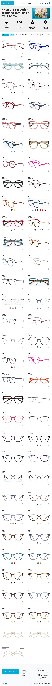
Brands (24, 34)
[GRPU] (40, 347)
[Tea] (40, 504)
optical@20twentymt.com (43, 675)
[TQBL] (33, 210)
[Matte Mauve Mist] (12, 622)
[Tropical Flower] (38, 524)
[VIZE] (42, 210)
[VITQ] (40, 229)
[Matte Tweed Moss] (14, 622)
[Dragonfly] (38, 563)
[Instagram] (6, 683)
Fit (42, 34)
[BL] (14, 229)
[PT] (38, 73)
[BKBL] (14, 92)
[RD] (40, 210)
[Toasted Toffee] (15, 524)
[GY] (40, 308)
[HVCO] (45, 210)
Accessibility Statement (26, 671)
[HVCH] (35, 229)
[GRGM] (40, 73)
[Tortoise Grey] (38, 504)
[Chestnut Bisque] (12, 582)
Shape (30, 34)
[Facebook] (3, 683)
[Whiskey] (13, 524)
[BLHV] (12, 151)
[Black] (14, 582)
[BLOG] (14, 151)
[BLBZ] (38, 347)
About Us (24, 670)
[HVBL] (35, 210)
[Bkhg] (38, 445)
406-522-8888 (43, 677)
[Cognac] (40, 563)
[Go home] (7, 3)
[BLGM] (15, 308)
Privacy (23, 675)
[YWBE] (14, 210)
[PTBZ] (12, 92)
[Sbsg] (40, 445)
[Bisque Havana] (40, 524)
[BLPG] (38, 308)
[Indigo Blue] (10, 524)
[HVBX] (38, 210)
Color (37, 34)
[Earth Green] (38, 622)
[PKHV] (12, 229)
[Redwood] (14, 563)
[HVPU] (12, 210)
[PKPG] (14, 367)
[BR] (10, 308)
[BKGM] (12, 367)
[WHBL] (38, 229)
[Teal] (12, 563)
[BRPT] (13, 308)
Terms (23, 673)
